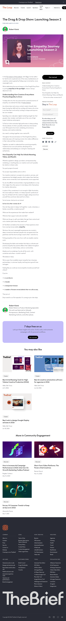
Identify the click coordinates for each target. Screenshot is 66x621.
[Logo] (5, 528)
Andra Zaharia (26, 102)
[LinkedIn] (53, 617)
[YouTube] (62, 617)
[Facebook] (49, 617)
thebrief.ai (57, 7)
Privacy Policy (46, 127)
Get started (53, 77)
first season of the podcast (14, 76)
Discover (45, 149)
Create (6, 376)
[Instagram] (58, 617)
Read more (38, 2)
